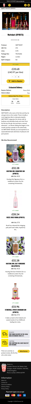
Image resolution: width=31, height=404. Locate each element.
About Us (3, 380)
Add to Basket (16, 81)
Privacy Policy (5, 388)
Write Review (24, 351)
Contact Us (4, 382)
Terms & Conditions (6, 384)
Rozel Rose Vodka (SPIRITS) (16, 217)
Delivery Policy (5, 386)
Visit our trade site (20, 1)
